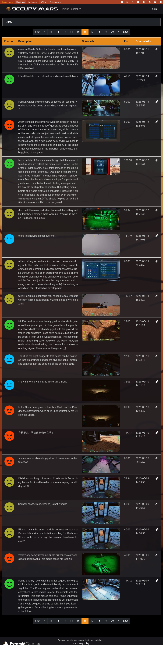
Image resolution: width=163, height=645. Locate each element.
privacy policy (83, 643)
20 (112, 31)
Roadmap (20, 2)
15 (78, 31)
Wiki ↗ (44, 2)
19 (105, 31)
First (37, 31)
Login (154, 9)
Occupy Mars (7, 2)
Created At (142, 41)
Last (125, 31)
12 (57, 31)
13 (64, 31)
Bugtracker (33, 2)
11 (50, 31)
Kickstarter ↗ (55, 2)
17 (91, 31)
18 (98, 31)
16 (85, 31)
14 (71, 31)
